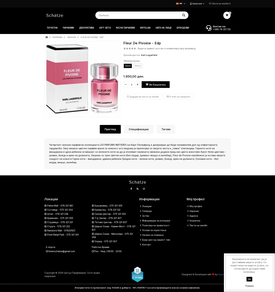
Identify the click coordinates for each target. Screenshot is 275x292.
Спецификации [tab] (139, 129)
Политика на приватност (155, 225)
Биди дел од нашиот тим (156, 239)
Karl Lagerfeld (149, 55)
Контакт (146, 244)
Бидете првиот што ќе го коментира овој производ (167, 48)
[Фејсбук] (131, 188)
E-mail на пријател (180, 96)
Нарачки (194, 211)
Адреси (194, 215)
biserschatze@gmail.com (62, 251)
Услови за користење (154, 230)
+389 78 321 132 (222, 29)
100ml (137, 65)
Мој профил (196, 206)
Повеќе (249, 285)
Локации (147, 206)
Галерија (147, 211)
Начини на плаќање (153, 235)
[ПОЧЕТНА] (46, 37)
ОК (249, 279)
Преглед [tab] (110, 129)
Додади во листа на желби (144, 96)
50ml (127, 65)
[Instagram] (143, 188)
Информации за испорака (156, 220)
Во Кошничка (157, 84)
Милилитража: (132, 60)
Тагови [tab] (165, 129)
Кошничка (195, 220)
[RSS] (137, 188)
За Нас (145, 215)
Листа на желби (198, 225)
